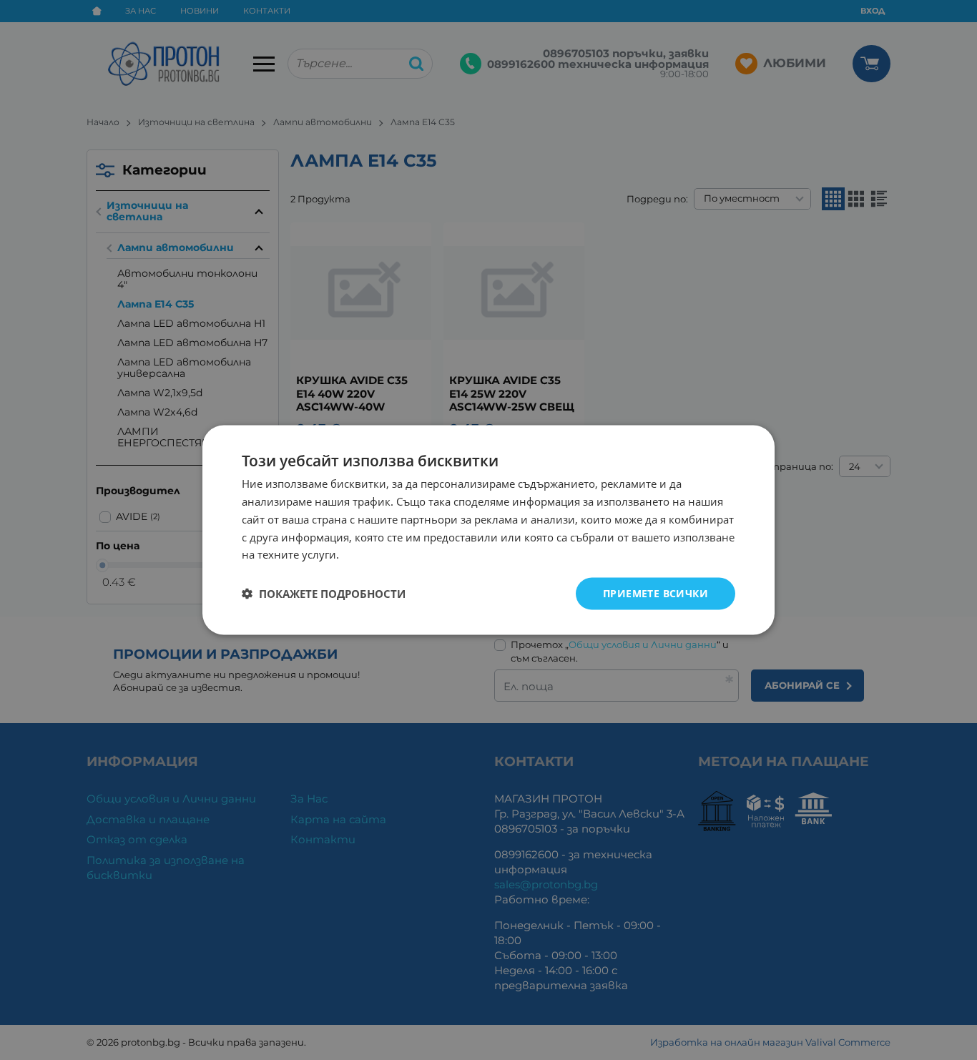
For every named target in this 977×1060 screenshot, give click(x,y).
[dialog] (488, 530)
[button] (324, 594)
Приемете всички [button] (655, 593)
